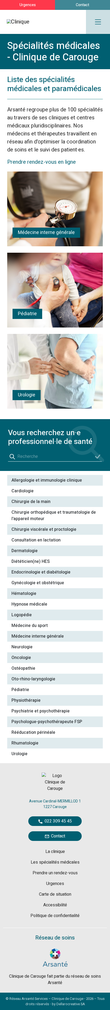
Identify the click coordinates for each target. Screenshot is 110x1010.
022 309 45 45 (58, 821)
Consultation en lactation (36, 540)
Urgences (27, 5)
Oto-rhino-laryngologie (33, 679)
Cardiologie (22, 491)
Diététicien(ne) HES (30, 561)
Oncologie (21, 657)
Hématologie (23, 593)
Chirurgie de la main (30, 501)
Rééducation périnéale (33, 732)
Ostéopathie (23, 668)
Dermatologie (24, 551)
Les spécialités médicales (55, 862)
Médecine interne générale (37, 636)
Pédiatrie (20, 690)
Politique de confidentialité (55, 915)
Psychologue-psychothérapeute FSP (46, 722)
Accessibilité (55, 905)
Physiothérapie (26, 700)
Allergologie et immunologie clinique (46, 480)
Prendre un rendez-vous (55, 873)
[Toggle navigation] (98, 22)
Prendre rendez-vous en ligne (42, 162)
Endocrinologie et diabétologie (40, 572)
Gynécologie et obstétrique (37, 583)
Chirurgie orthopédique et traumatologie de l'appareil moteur (53, 515)
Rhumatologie (24, 743)
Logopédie (21, 615)
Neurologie (22, 647)
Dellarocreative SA (70, 1004)
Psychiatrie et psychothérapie (40, 711)
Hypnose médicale (29, 604)
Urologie (19, 754)
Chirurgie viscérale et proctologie (43, 529)
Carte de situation (55, 894)
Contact (82, 5)
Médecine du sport (29, 625)
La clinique (55, 851)
